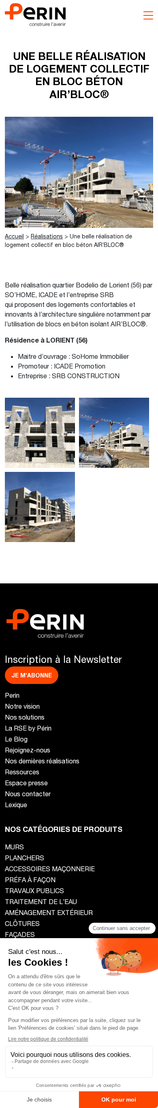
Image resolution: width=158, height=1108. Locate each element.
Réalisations (47, 236)
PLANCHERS (24, 858)
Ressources (22, 772)
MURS (14, 847)
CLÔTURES (22, 923)
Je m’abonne (31, 675)
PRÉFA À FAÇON (30, 879)
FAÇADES (20, 934)
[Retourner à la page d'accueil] (35, 13)
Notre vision (22, 706)
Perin (12, 695)
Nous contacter (28, 793)
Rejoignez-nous (27, 750)
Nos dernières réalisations (42, 761)
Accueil (14, 236)
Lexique (16, 804)
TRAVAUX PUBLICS (34, 890)
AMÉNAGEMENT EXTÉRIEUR (49, 912)
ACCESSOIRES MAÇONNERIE (50, 868)
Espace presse (26, 783)
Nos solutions (25, 717)
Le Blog (16, 739)
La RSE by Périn (28, 728)
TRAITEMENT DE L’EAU (41, 901)
